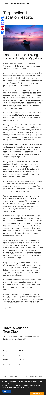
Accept (6, 391)
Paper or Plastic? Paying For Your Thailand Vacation (22, 56)
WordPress (39, 376)
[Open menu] (41, 3)
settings (26, 387)
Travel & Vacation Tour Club (16, 3)
